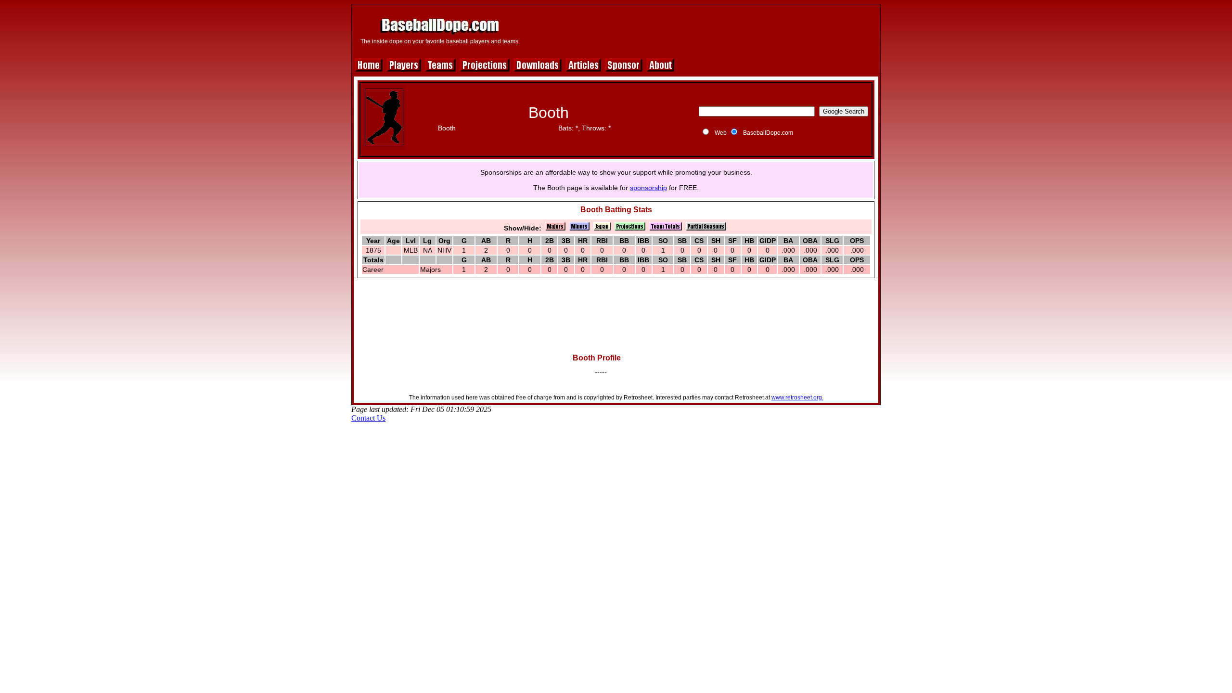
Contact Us (368, 418)
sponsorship (648, 188)
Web (721, 132)
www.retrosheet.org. (797, 397)
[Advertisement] (701, 29)
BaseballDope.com (768, 132)
